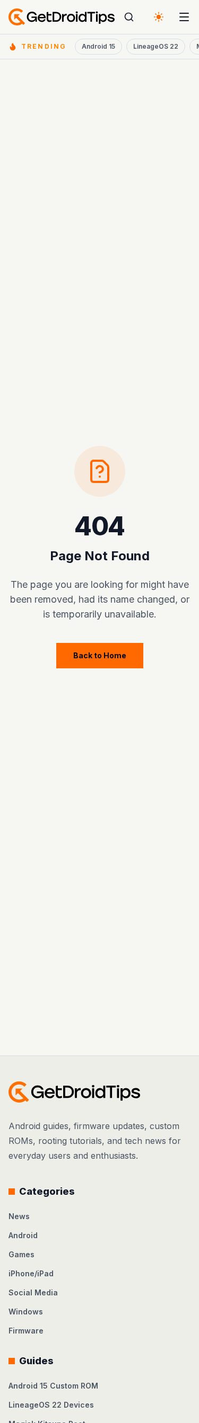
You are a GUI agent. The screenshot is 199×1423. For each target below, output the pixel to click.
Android (23, 1235)
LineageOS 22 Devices (51, 1404)
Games (21, 1254)
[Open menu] (184, 17)
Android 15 (98, 46)
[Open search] (129, 17)
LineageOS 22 (155, 46)
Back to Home (99, 655)
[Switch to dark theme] (158, 17)
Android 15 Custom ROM (53, 1385)
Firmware (26, 1330)
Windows (25, 1311)
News (19, 1216)
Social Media (33, 1292)
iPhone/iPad (31, 1273)
